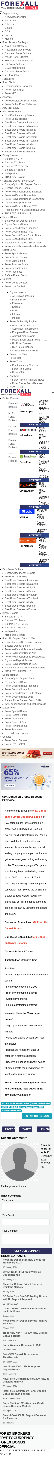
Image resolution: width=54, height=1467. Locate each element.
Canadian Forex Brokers (18, 71)
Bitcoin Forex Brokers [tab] (12, 444)
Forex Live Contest (15, 286)
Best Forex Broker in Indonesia (21, 122)
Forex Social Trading (16, 119)
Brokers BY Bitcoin (15, 170)
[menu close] (1, 11)
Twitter (27, 1129)
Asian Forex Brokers (16, 46)
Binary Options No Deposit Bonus (23, 184)
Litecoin (9, 35)
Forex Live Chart (11, 75)
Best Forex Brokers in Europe (20, 151)
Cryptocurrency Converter (18, 86)
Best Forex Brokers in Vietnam (21, 137)
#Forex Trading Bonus (40, 1103)
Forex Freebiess (13, 271)
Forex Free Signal (14, 89)
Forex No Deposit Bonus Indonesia (23, 191)
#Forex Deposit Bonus (11, 1111)
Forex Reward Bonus (16, 268)
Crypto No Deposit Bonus (18, 202)
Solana (8, 28)
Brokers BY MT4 (13, 159)
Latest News (9, 250)
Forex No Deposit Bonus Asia (20, 195)
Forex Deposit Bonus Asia (19, 231)
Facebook (10, 1129)
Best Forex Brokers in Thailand (21, 140)
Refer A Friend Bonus (16, 275)
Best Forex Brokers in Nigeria (20, 129)
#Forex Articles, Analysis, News (15, 1103)
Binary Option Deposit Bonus (20, 220)
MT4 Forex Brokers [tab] (12, 417)
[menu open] (53, 392)
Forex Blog (8, 79)
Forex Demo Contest (16, 282)
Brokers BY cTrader (15, 162)
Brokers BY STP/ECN (16, 166)
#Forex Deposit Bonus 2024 (31, 1107)
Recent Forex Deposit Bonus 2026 (23, 242)
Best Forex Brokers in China (20, 148)
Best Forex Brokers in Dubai (20, 133)
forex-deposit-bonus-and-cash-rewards (25, 246)
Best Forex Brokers (12, 111)
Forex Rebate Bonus (16, 257)
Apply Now (35, 424)
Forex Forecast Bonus (16, 264)
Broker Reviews (10, 398)
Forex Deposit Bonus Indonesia (21, 228)
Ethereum (10, 24)
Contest (6, 279)
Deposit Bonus (10, 217)
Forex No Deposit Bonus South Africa (25, 199)
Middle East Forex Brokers (19, 60)
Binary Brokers (10, 155)
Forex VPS (10, 93)
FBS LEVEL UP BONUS (18, 213)
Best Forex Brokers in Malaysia (21, 126)
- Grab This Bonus (37, 1116)
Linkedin (45, 1129)
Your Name (8, 1200)
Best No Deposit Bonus (17, 188)
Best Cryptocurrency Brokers (20, 115)
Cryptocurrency (10, 13)
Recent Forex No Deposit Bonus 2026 (25, 210)
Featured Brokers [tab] (13, 405)
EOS (7, 31)
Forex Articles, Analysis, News (21, 100)
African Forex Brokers (16, 57)
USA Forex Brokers (15, 68)
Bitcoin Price (11, 20)
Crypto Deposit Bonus (16, 224)
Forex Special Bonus (16, 253)
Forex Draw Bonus (15, 261)
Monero (9, 38)
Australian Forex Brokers (18, 49)
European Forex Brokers (18, 53)
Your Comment (10, 1230)
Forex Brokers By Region (15, 42)
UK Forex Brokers (14, 64)
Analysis (7, 97)
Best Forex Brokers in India (19, 144)
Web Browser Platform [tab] (12, 457)
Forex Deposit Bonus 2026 (19, 239)
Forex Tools (8, 82)
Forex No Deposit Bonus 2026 (18, 180)
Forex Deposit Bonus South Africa (23, 235)
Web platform (12, 173)
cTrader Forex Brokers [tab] (12, 430)
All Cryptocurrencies (15, 17)
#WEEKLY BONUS (9, 1107)
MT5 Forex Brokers (15, 177)
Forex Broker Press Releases (20, 104)
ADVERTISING (10, 108)
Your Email (8, 1215)
